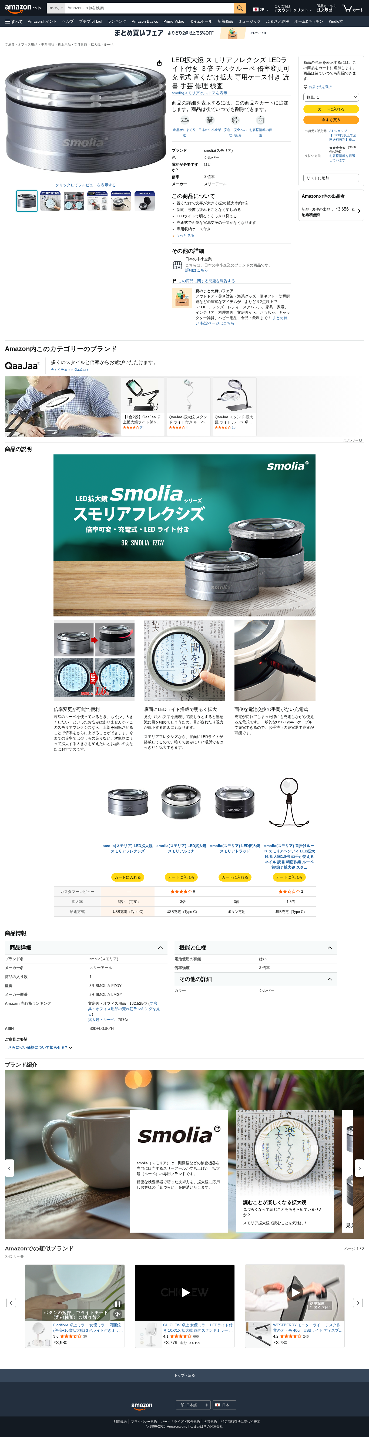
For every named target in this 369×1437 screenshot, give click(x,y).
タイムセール (201, 21)
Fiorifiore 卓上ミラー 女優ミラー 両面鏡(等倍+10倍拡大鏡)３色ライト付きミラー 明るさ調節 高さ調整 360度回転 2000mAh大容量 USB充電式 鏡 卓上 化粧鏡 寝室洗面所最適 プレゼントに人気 (88, 1328)
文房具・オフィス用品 (21, 44)
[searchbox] (149, 8)
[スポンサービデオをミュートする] (117, 1315)
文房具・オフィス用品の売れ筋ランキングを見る (124, 1008)
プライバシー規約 (144, 1421)
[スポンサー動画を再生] (185, 1293)
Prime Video (173, 21)
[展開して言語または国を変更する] (267, 10)
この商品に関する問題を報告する (206, 281)
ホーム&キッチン (308, 21)
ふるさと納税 (277, 21)
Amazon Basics (145, 21)
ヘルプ (68, 21)
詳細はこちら (196, 270)
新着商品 (225, 21)
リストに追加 (318, 178)
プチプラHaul (90, 21)
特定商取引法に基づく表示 (240, 1421)
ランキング (117, 21)
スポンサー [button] (350, 440)
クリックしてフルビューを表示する (85, 185)
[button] (14, 21)
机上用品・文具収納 (72, 44)
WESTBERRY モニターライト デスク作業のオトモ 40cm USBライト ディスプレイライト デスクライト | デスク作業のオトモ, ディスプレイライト (308, 1328)
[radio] (27, 201)
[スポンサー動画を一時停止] (117, 1305)
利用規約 (120, 1421)
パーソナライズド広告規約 (180, 1421)
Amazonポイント (42, 21)
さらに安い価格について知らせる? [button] (38, 1047)
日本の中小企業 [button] (210, 130)
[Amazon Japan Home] (142, 1407)
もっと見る (185, 235)
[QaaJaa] (22, 365)
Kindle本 (336, 21)
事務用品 (47, 44)
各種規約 (210, 1421)
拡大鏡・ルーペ (102, 44)
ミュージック (249, 21)
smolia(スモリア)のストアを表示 (199, 93)
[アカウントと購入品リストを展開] (311, 10)
